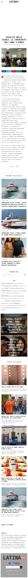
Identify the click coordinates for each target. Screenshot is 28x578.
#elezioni (22, 288)
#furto (20, 290)
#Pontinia (23, 298)
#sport (3, 307)
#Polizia (18, 298)
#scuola (14, 305)
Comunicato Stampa (8, 44)
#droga (17, 288)
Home (8, 574)
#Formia (9, 290)
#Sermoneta (19, 305)
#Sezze (23, 305)
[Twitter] (9, 71)
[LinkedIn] (16, 563)
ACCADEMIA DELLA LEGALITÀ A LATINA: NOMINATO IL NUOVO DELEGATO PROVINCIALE (11, 263)
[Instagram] (14, 563)
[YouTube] (18, 563)
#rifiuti (11, 303)
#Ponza (17, 166)
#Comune (16, 285)
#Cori (2, 288)
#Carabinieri (21, 283)
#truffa (21, 307)
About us (18, 574)
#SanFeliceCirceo (4, 305)
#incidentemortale (16, 293)
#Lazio (15, 296)
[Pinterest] (14, 71)
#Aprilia (10, 283)
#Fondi (3, 290)
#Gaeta (24, 290)
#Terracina (9, 307)
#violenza (3, 309)
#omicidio (14, 298)
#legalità (11, 166)
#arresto (15, 283)
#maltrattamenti (4, 298)
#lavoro (10, 296)
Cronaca (23, 44)
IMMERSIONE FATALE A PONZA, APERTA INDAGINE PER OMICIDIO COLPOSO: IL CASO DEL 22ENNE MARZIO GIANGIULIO (13, 204)
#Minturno (10, 298)
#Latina (5, 296)
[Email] (24, 71)
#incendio (3, 293)
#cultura (13, 288)
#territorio (16, 307)
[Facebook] (4, 71)
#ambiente (3, 283)
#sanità (10, 305)
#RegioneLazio (5, 303)
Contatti (13, 574)
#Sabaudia (17, 303)
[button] (25, 274)
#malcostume (20, 296)
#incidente (8, 293)
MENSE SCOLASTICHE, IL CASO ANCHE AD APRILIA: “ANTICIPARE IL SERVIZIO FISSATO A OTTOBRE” (13, 480)
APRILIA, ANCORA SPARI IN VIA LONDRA (12, 387)
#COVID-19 (7, 288)
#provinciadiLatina (12, 301)
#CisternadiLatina (7, 285)
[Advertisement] (14, 19)
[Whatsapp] (19, 71)
